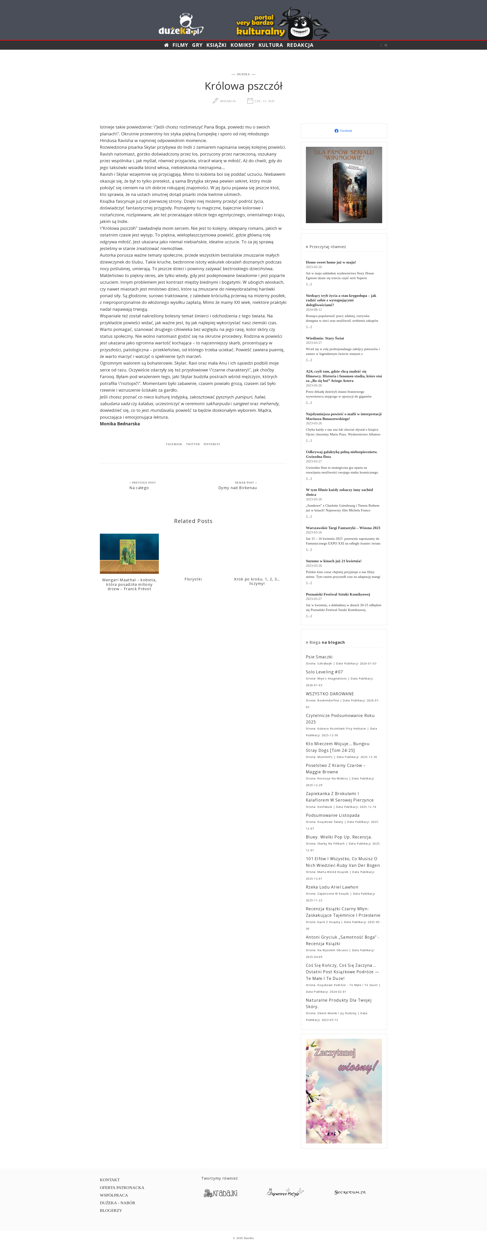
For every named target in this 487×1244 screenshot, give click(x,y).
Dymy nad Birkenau (237, 487)
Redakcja (300, 45)
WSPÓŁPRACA (114, 1195)
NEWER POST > (246, 482)
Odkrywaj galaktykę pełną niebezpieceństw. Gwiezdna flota (342, 454)
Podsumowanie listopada (333, 815)
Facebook (174, 444)
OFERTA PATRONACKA (122, 1187)
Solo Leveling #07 (324, 672)
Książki (216, 45)
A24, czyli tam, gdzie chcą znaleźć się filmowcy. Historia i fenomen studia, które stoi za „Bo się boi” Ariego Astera (344, 376)
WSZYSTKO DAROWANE (330, 693)
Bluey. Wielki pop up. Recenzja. (339, 837)
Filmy (180, 45)
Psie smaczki (319, 657)
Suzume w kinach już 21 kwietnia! (334, 561)
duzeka (243, 74)
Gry (197, 45)
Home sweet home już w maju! (331, 262)
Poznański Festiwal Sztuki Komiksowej (338, 594)
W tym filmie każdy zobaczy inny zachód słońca (339, 492)
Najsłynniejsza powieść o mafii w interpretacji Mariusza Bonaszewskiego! (344, 416)
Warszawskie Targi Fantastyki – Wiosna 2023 (343, 528)
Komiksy (243, 45)
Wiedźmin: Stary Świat (325, 338)
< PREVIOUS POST (142, 482)
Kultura (271, 45)
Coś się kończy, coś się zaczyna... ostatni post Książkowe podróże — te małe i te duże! (342, 972)
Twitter (193, 444)
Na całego (139, 487)
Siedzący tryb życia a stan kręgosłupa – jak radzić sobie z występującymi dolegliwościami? (341, 300)
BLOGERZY (111, 1210)
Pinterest (212, 444)
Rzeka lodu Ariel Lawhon (332, 887)
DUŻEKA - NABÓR (117, 1202)
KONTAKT (110, 1179)
